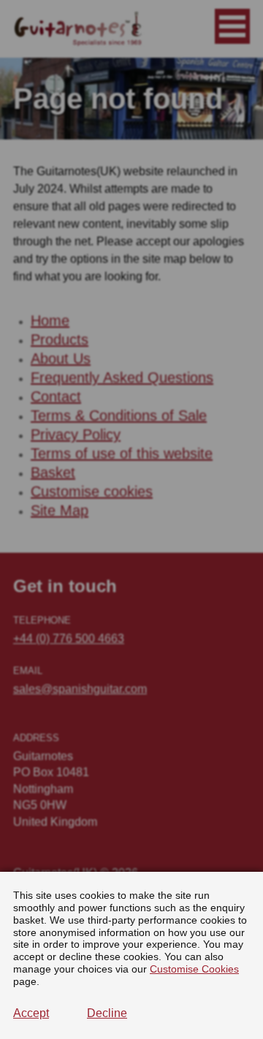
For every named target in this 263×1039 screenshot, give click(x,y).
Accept (31, 1013)
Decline (107, 1013)
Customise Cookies (194, 969)
